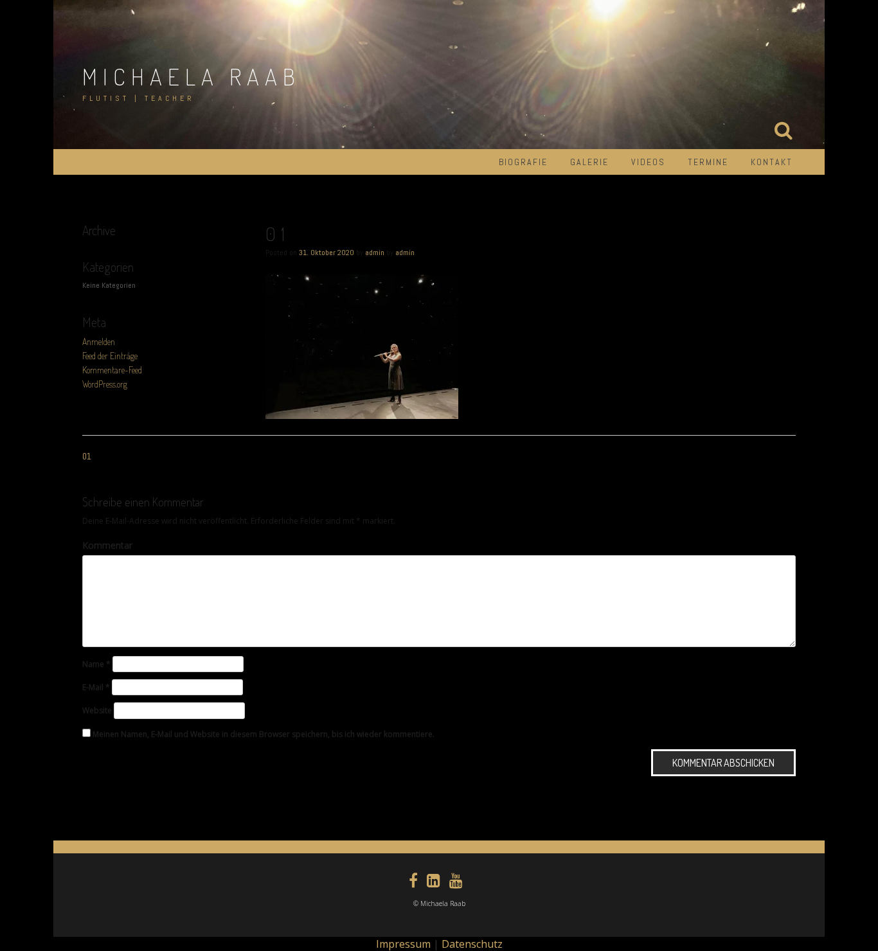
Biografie (523, 162)
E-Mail (96, 687)
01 (86, 456)
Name (96, 664)
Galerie (589, 162)
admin (374, 252)
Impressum (403, 944)
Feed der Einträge (110, 355)
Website (97, 710)
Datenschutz (472, 944)
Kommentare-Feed (112, 369)
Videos (648, 162)
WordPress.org (104, 383)
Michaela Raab (191, 76)
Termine (708, 162)
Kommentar (107, 545)
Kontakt (772, 162)
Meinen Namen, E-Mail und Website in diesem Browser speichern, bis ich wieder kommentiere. (264, 734)
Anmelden (98, 341)
